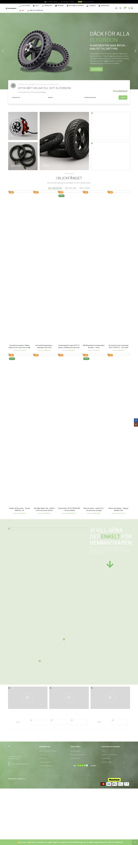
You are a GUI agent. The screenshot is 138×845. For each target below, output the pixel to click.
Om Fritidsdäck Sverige (47, 751)
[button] (2, 51)
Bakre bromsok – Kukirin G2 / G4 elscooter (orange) (94, 509)
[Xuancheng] (79, 722)
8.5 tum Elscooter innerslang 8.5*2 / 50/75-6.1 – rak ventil (118, 346)
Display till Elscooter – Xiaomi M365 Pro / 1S (19, 509)
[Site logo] (11, 8)
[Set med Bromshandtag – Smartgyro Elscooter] (44, 267)
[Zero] (38, 722)
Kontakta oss (75, 758)
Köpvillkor (43, 758)
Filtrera (123, 97)
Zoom (18, 722)
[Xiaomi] (120, 722)
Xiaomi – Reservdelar (109, 755)
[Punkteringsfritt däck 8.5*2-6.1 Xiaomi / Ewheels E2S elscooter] (69, 267)
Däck (103, 751)
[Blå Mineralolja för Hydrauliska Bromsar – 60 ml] (93, 267)
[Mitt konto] (116, 8)
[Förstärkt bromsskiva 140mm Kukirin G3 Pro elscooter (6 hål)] (19, 267)
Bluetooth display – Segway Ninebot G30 (118, 509)
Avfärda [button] (135, 842)
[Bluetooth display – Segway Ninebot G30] (118, 429)
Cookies (42, 755)
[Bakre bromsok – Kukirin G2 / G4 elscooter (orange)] (93, 429)
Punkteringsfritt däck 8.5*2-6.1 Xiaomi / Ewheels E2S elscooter (69, 346)
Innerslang (105, 758)
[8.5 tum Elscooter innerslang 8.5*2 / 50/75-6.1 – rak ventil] (118, 267)
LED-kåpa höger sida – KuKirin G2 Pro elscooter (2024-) (44, 509)
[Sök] (120, 8)
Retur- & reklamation (78, 755)
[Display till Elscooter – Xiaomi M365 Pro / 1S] (19, 429)
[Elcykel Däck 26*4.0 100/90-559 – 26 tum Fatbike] (69, 429)
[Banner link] (23, 126)
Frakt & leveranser (46, 766)
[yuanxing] (59, 722)
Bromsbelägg (106, 762)
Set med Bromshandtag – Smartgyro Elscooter (44, 346)
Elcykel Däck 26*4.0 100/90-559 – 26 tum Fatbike (69, 509)
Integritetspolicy (45, 762)
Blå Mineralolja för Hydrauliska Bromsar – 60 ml (93, 346)
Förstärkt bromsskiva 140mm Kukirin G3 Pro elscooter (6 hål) (19, 346)
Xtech (99, 722)
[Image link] (22, 749)
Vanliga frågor (75, 751)
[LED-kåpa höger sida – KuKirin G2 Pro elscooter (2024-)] (44, 429)
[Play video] (27, 698)
